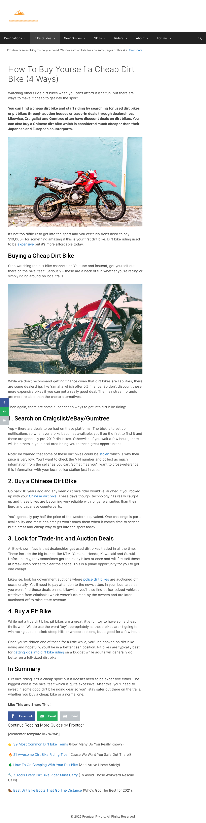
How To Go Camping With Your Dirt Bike (45, 765)
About (140, 38)
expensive (26, 244)
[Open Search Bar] (200, 38)
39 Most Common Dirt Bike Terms (40, 744)
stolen (104, 454)
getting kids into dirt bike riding (38, 652)
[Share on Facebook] (4, 402)
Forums (162, 38)
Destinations (13, 38)
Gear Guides (73, 38)
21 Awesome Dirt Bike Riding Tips (40, 755)
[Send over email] (4, 411)
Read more (135, 50)
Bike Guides (43, 38)
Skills (98, 38)
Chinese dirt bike (43, 496)
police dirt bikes (96, 579)
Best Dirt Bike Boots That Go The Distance (47, 790)
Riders (119, 38)
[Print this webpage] (4, 420)
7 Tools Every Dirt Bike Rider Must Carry (45, 775)
